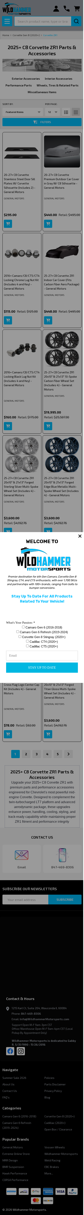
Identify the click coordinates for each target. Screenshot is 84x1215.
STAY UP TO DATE (42, 667)
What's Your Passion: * (20, 622)
